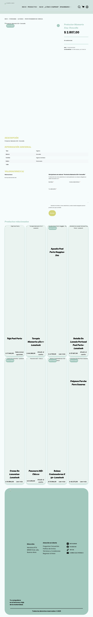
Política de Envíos (49, 549)
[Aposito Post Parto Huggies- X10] (57, 235)
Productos (32, 7)
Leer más (62, 354)
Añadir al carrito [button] (40, 353)
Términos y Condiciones (51, 551)
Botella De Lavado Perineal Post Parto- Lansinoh (78, 343)
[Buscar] (79, 7)
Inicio (24, 7)
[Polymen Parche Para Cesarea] (78, 367)
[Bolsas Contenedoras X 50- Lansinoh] (57, 412)
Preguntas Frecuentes (51, 546)
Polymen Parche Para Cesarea (78, 382)
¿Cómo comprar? (52, 7)
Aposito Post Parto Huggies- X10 (57, 252)
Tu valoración (53, 189)
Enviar (52, 213)
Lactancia (83, 49)
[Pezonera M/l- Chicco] (36, 412)
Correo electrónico (74, 182)
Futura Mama (75, 49)
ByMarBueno (65, 7)
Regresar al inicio (49, 553)
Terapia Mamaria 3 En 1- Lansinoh (36, 341)
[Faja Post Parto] (14, 280)
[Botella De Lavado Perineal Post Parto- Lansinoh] (78, 280)
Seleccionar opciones (19, 353)
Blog (41, 7)
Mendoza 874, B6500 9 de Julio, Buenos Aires (33, 549)
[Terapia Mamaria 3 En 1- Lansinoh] (36, 280)
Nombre (51, 182)
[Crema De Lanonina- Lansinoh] (14, 412)
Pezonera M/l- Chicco (36, 472)
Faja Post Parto (14, 338)
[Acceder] (87, 7)
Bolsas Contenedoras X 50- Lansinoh (57, 474)
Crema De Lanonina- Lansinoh (14, 474)
